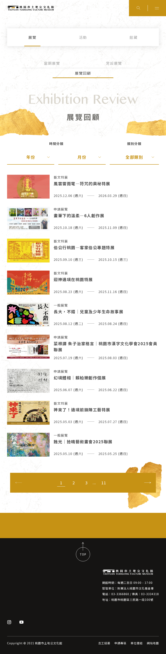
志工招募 (104, 643)
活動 (83, 37)
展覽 (32, 37)
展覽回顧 (83, 73)
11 (103, 483)
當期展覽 (52, 63)
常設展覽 (114, 63)
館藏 (134, 37)
